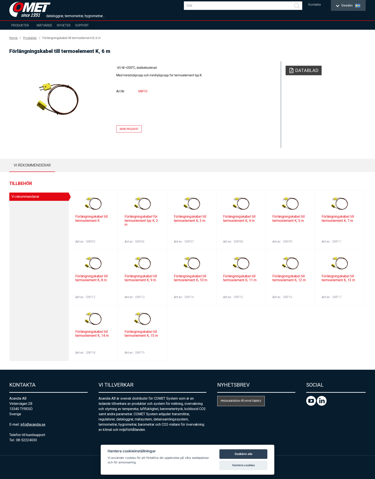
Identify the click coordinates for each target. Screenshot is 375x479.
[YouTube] (311, 404)
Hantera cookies (243, 465)
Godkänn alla (243, 454)
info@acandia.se (32, 424)
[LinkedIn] (322, 404)
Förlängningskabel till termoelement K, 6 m (72, 38)
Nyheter (64, 25)
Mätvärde (44, 25)
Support (82, 25)
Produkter (20, 25)
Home (13, 38)
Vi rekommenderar (32, 165)
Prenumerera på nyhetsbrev (241, 400)
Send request (129, 129)
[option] (57, 99)
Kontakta (314, 5)
